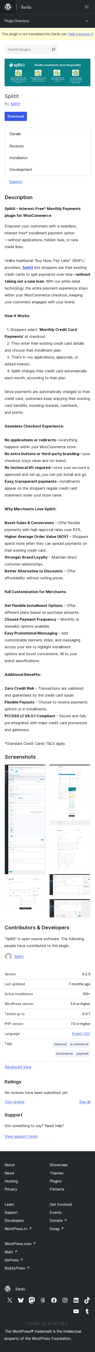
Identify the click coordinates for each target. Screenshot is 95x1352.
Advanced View (18, 1067)
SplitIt (15, 103)
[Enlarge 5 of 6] (84, 880)
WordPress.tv (18, 1228)
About (10, 1165)
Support (16, 181)
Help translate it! (80, 34)
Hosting (11, 1181)
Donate (58, 1220)
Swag (57, 1228)
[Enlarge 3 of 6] (84, 770)
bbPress (14, 1260)
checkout (60, 1044)
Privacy (11, 1189)
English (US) (81, 1034)
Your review (14, 1101)
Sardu (20, 1289)
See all (84, 1101)
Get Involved (61, 1204)
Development (20, 169)
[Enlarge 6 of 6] (84, 905)
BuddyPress (17, 1268)
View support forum (21, 1136)
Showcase (59, 1165)
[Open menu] (87, 7)
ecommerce (64, 1053)
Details (15, 134)
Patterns (57, 1189)
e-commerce (79, 1044)
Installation (18, 157)
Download (16, 116)
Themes (56, 1173)
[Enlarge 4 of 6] (84, 835)
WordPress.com (20, 1243)
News (9, 1173)
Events (56, 1212)
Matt (11, 1252)
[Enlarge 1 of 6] (39, 770)
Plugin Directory (17, 21)
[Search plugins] (53, 49)
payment (83, 1053)
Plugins (56, 1181)
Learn (9, 1204)
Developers (14, 1220)
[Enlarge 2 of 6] (39, 884)
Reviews (16, 146)
